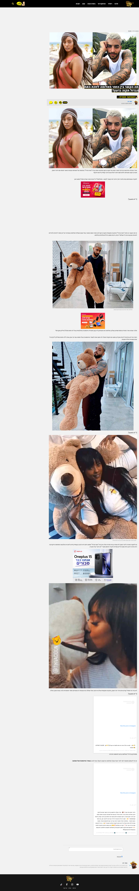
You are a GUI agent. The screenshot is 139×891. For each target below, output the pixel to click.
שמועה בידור (135, 31)
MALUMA (110, 750)
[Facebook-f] (67, 884)
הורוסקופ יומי (102, 4)
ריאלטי (110, 4)
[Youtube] (77, 884)
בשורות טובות (91, 4)
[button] (13, 3)
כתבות (129, 31)
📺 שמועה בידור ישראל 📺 (120, 832)
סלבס (116, 4)
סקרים (78, 4)
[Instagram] (72, 884)
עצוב (83, 4)
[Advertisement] (97, 18)
